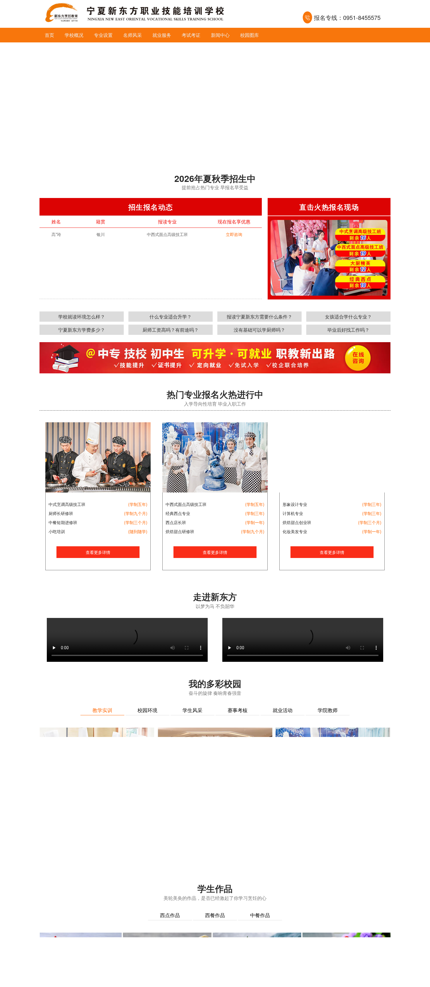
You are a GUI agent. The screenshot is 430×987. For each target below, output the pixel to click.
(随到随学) (137, 531)
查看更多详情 (98, 552)
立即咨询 (234, 234)
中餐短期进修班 (63, 522)
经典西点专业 (178, 513)
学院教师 (328, 710)
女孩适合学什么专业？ (348, 316)
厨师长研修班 (61, 513)
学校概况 (74, 35)
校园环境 (147, 710)
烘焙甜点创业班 (297, 522)
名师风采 (132, 35)
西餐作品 (215, 915)
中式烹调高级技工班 (67, 504)
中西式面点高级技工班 (186, 504)
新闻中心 (220, 35)
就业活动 (283, 710)
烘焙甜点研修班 (180, 531)
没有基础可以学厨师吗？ (259, 329)
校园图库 (249, 35)
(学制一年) (254, 522)
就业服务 (161, 35)
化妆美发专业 (295, 531)
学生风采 (192, 710)
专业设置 (103, 35)
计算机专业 (293, 513)
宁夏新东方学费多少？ (81, 329)
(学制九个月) (135, 513)
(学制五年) (137, 504)
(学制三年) (254, 513)
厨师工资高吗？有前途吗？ (170, 329)
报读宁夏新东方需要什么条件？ (259, 316)
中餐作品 (260, 915)
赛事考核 (237, 710)
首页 (49, 35)
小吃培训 (57, 531)
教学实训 (102, 710)
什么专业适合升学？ (170, 316)
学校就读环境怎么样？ (81, 316)
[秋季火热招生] (215, 100)
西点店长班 (176, 522)
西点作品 (170, 915)
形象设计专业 (295, 504)
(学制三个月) (135, 522)
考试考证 (191, 35)
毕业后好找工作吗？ (348, 329)
